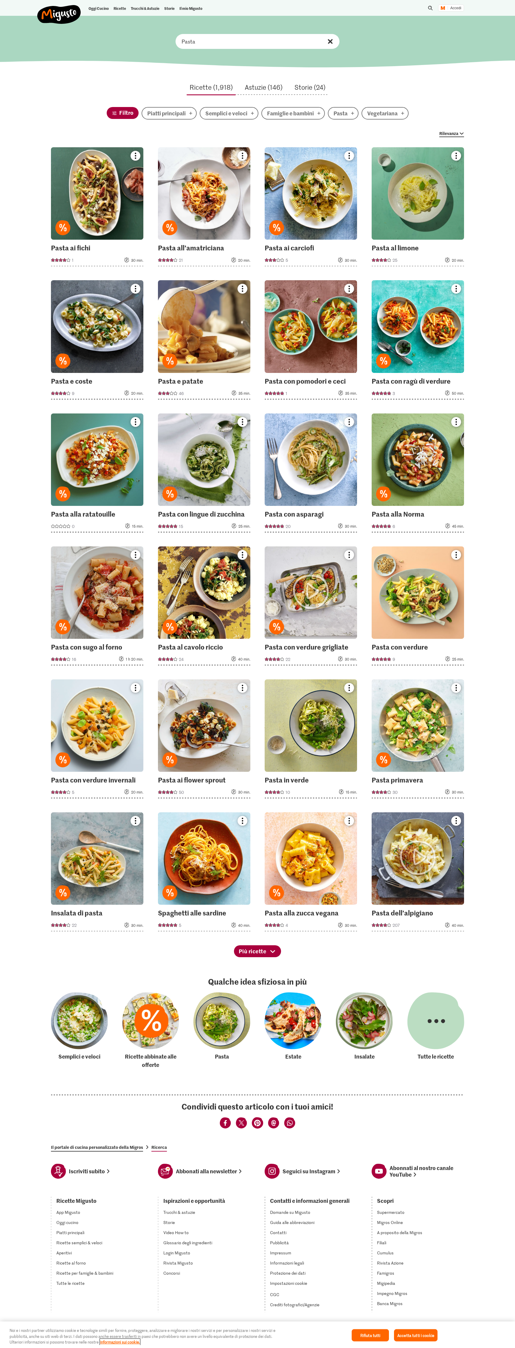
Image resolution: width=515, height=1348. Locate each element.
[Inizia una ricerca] (430, 8)
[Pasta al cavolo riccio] (204, 607)
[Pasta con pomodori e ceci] (311, 341)
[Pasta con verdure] (418, 607)
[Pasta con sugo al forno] (97, 607)
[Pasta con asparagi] (311, 474)
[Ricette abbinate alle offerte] (150, 1030)
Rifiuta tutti (370, 1335)
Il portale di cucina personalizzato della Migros (97, 1147)
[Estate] (293, 1030)
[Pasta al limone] (418, 208)
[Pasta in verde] (311, 740)
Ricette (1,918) (211, 87)
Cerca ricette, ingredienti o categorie (257, 41)
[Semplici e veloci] (79, 1030)
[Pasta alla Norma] (418, 474)
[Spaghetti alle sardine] (204, 873)
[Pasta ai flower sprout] (204, 740)
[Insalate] (364, 1030)
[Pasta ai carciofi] (311, 208)
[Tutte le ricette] (435, 1030)
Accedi (455, 8)
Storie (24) (309, 87)
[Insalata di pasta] (97, 873)
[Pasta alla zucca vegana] (311, 873)
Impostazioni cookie (288, 1283)
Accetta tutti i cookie (415, 1335)
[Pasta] (221, 1030)
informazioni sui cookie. (120, 1342)
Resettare (330, 41)
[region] (257, 1334)
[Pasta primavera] (418, 740)
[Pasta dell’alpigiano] (418, 873)
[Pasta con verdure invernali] (97, 740)
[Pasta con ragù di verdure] (418, 341)
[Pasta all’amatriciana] (204, 208)
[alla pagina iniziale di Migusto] (59, 9)
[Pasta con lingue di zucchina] (204, 474)
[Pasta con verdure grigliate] (311, 607)
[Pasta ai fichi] (97, 208)
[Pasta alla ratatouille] (97, 474)
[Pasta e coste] (97, 341)
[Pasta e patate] (204, 341)
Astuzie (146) (264, 87)
